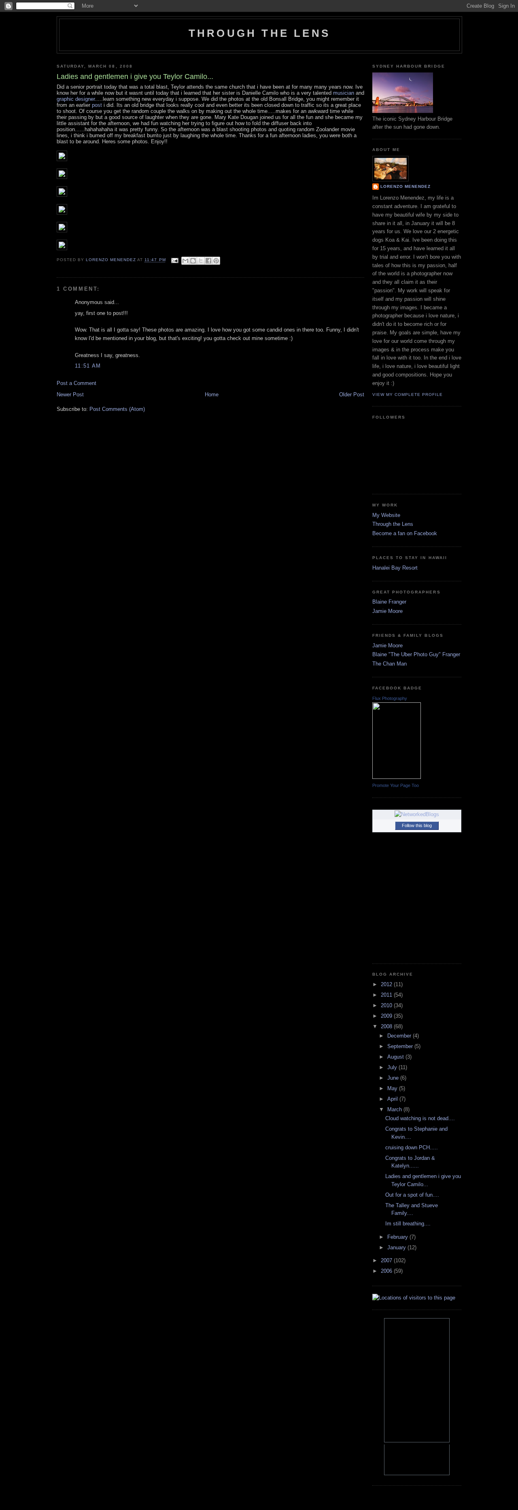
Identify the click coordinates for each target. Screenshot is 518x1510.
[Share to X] (201, 261)
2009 (387, 1016)
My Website (386, 515)
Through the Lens (392, 524)
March (395, 1109)
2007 (387, 1260)
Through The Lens (259, 33)
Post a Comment (76, 383)
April (393, 1099)
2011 (387, 995)
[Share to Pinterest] (216, 261)
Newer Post (70, 394)
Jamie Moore (387, 611)
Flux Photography (389, 698)
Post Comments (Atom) (117, 409)
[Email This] (185, 261)
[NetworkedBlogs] (417, 814)
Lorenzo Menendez (405, 186)
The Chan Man (389, 664)
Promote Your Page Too (395, 785)
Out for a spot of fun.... (412, 1195)
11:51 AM (88, 366)
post (97, 105)
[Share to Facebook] (208, 261)
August (396, 1057)
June (393, 1078)
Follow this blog (417, 825)
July (393, 1067)
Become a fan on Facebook (404, 533)
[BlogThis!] (193, 261)
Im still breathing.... (408, 1224)
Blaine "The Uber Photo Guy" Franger (416, 654)
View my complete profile (407, 394)
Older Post (351, 394)
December (400, 1036)
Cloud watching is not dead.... (420, 1118)
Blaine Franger (389, 602)
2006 (387, 1271)
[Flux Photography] (396, 777)
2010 (387, 1005)
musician (343, 93)
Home (212, 394)
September (400, 1046)
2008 (387, 1026)
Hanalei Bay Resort (395, 568)
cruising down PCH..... (411, 1147)
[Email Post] (175, 260)
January (397, 1247)
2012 (387, 984)
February (398, 1237)
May (393, 1088)
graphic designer (76, 99)
